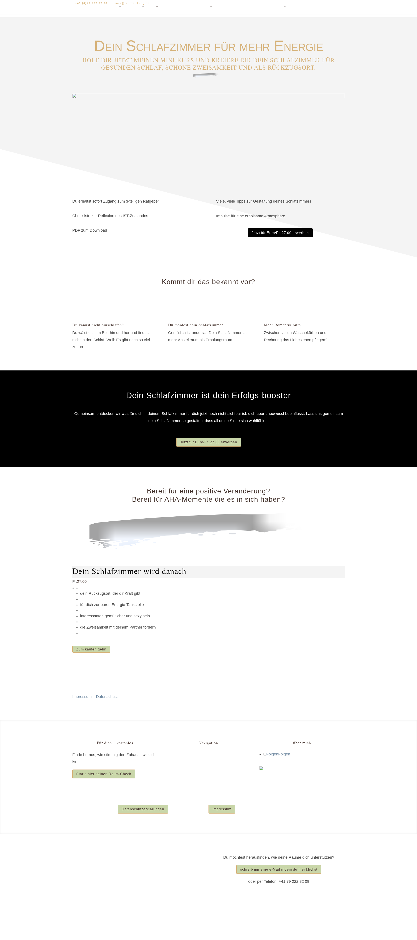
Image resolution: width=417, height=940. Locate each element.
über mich (265, 5)
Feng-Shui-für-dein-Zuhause (172, 5)
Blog (282, 5)
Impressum (82, 696)
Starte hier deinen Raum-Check (103, 774)
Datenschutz (107, 696)
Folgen (284, 754)
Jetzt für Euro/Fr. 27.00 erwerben (280, 233)
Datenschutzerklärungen (143, 809)
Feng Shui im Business (186, 766)
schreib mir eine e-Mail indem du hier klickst (278, 869)
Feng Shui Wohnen (182, 755)
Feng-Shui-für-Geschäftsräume (228, 5)
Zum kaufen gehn (91, 649)
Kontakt (297, 5)
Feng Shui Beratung (128, 5)
